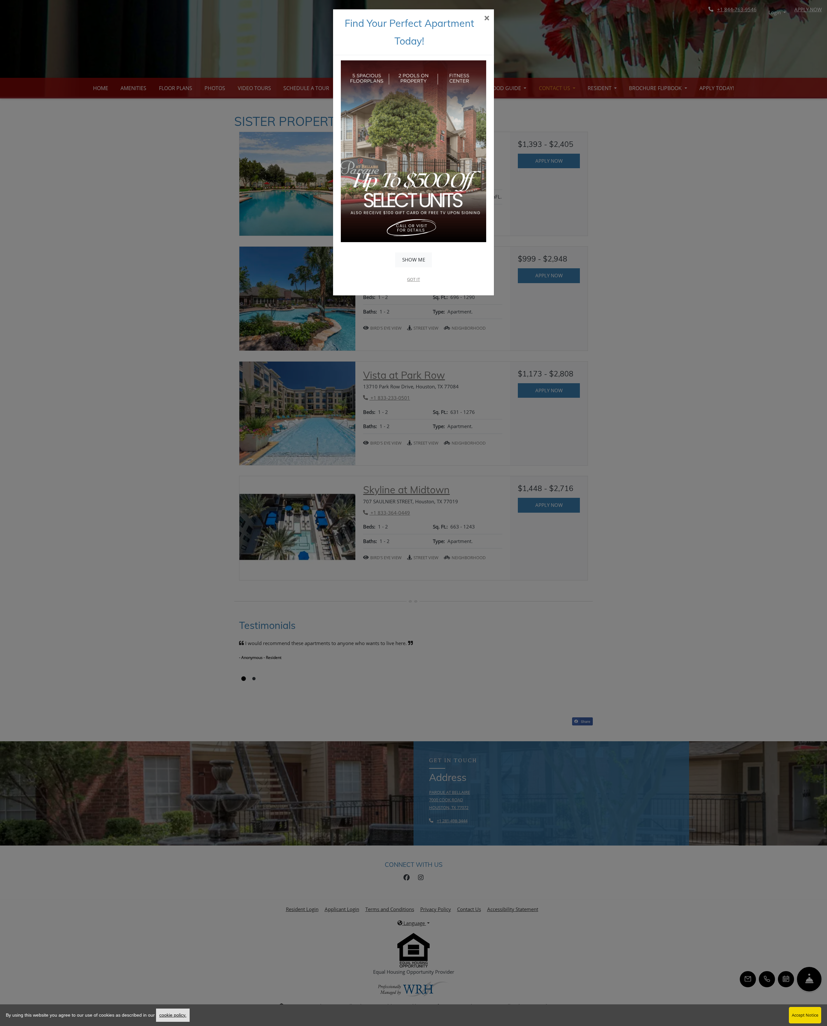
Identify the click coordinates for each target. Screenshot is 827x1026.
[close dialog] (487, 19)
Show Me (413, 259)
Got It (413, 279)
